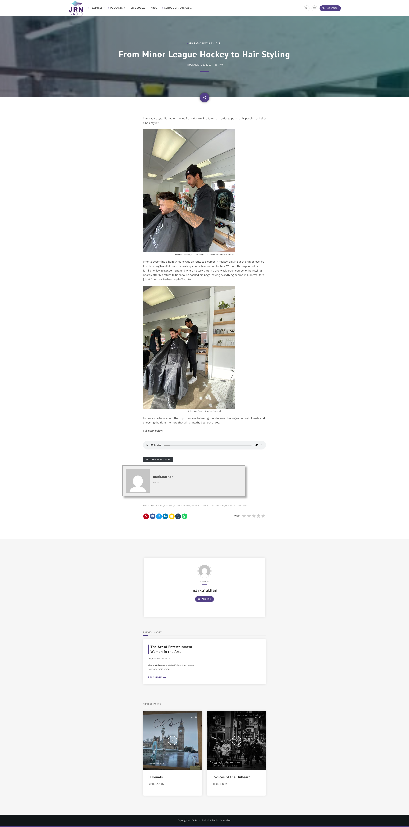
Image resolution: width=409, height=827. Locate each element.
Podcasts (116, 7)
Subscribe (330, 8)
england (242, 506)
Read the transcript (158, 459)
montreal (197, 506)
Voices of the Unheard (232, 777)
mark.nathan (163, 477)
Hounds (156, 777)
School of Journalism (178, 7)
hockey (186, 506)
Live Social (138, 7)
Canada (178, 506)
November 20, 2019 (159, 658)
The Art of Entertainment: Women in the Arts (171, 649)
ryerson (168, 506)
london (229, 506)
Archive (204, 598)
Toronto (158, 506)
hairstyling (209, 506)
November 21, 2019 (199, 64)
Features (97, 7)
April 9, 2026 (220, 784)
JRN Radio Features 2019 (204, 43)
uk (235, 506)
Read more (157, 677)
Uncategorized (221, 764)
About (155, 7)
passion (220, 506)
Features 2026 (157, 764)
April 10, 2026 (157, 784)
